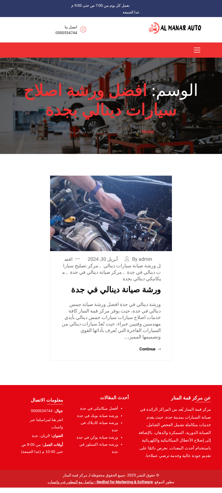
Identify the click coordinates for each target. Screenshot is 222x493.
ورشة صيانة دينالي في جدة (116, 289)
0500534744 (66, 33)
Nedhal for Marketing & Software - (123, 482)
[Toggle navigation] (197, 50)
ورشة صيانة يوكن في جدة (97, 437)
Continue (147, 349)
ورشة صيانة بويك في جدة (97, 415)
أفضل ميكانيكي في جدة (99, 408)
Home (148, 131)
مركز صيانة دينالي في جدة (96, 272)
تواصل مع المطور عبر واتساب (71, 482)
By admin (142, 259)
